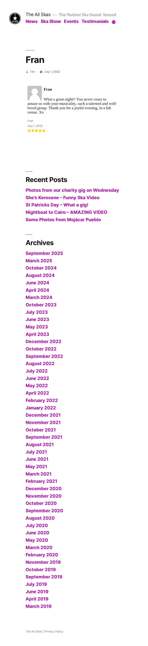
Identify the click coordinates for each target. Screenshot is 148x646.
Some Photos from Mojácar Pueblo (63, 219)
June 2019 (37, 591)
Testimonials (95, 21)
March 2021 (38, 474)
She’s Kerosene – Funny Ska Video (62, 197)
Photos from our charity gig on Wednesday (72, 190)
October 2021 (41, 430)
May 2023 (37, 327)
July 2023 (37, 312)
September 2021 (44, 437)
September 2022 (44, 356)
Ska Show (51, 21)
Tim (32, 71)
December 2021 (43, 415)
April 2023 (37, 334)
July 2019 (36, 584)
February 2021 (41, 481)
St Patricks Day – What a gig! (57, 205)
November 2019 (43, 562)
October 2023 (41, 304)
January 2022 (41, 407)
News (32, 21)
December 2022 (43, 341)
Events (71, 21)
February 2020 (42, 554)
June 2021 (37, 459)
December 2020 (44, 488)
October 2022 (41, 349)
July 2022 (37, 371)
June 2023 (37, 319)
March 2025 (39, 260)
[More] (114, 22)
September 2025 (44, 253)
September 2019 (44, 576)
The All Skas (38, 14)
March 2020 (39, 547)
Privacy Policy (53, 631)
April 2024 (37, 290)
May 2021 (36, 466)
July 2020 (37, 525)
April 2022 (37, 393)
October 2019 (41, 569)
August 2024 (40, 275)
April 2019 (37, 599)
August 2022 (40, 363)
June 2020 (37, 532)
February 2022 (42, 400)
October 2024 (41, 268)
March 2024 (39, 297)
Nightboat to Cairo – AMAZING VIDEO (66, 212)
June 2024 (37, 282)
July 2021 (36, 452)
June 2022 (37, 378)
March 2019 (38, 606)
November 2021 (43, 422)
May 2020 (37, 540)
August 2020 (40, 518)
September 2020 (44, 510)
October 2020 (41, 503)
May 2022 (37, 385)
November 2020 (44, 496)
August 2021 (40, 444)
